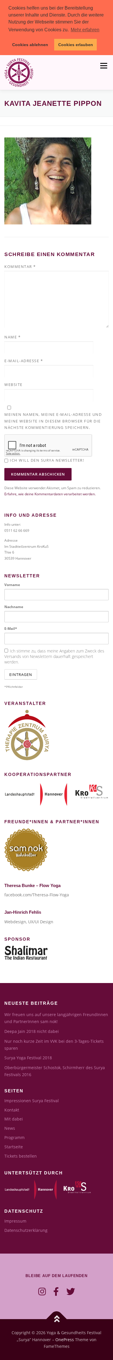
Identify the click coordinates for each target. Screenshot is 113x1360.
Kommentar (20, 266)
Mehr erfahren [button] (85, 29)
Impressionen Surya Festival (31, 1100)
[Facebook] (56, 1291)
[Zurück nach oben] (56, 1319)
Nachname (13, 606)
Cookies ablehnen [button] (30, 44)
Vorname (12, 584)
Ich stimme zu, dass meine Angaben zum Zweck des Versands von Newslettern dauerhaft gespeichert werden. (54, 656)
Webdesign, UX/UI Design (28, 921)
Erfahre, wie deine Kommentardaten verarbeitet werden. (50, 494)
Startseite (13, 1146)
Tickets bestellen (20, 1156)
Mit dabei (13, 1119)
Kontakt (11, 1110)
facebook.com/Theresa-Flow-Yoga (36, 894)
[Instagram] (42, 1291)
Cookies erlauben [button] (75, 44)
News (9, 1128)
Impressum (15, 1221)
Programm (14, 1137)
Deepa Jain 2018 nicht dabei (31, 1031)
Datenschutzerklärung (26, 1230)
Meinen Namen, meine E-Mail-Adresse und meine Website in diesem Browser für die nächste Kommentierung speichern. (53, 421)
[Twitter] (70, 1291)
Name (12, 337)
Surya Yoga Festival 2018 (28, 1057)
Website (13, 384)
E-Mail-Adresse (23, 360)
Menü (103, 66)
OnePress (64, 1339)
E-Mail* (10, 628)
